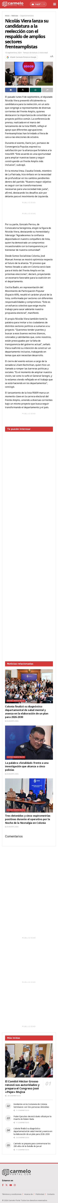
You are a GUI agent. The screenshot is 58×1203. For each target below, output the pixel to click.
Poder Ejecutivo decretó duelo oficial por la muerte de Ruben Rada (32, 1117)
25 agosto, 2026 (12, 774)
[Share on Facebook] (11, 90)
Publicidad (40, 1194)
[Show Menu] (54, 4)
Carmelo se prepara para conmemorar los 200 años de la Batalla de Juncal (32, 1145)
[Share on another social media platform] (47, 90)
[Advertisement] (29, 544)
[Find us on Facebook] (2, 1185)
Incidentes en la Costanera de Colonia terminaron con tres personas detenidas (31, 1105)
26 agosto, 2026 (12, 721)
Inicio (7, 16)
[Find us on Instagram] (15, 1185)
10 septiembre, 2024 (13, 53)
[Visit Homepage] (12, 4)
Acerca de (28, 1194)
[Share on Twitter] (23, 90)
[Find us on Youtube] (11, 1185)
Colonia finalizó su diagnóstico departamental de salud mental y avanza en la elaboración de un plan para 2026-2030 (26, 712)
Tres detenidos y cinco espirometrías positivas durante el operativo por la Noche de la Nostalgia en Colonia (27, 819)
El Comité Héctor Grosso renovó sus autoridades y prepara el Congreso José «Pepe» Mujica (22, 1086)
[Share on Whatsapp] (35, 90)
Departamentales (27, 16)
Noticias (15, 16)
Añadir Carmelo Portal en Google (23, 57)
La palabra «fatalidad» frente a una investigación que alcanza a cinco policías (26, 766)
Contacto (51, 1194)
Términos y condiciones (11, 1194)
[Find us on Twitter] (6, 1185)
